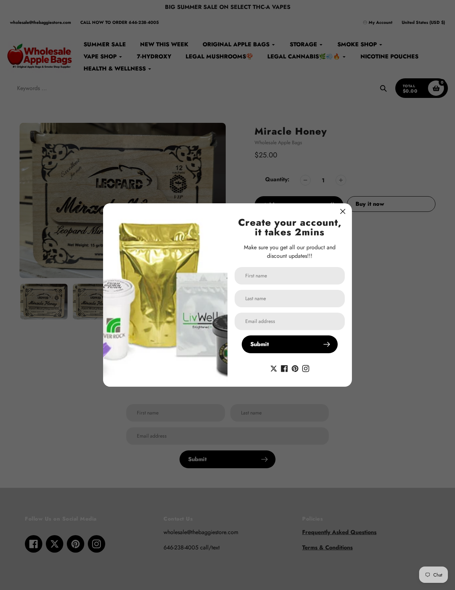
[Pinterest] (295, 368)
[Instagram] (305, 368)
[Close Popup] (342, 211)
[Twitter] (273, 368)
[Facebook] (284, 368)
